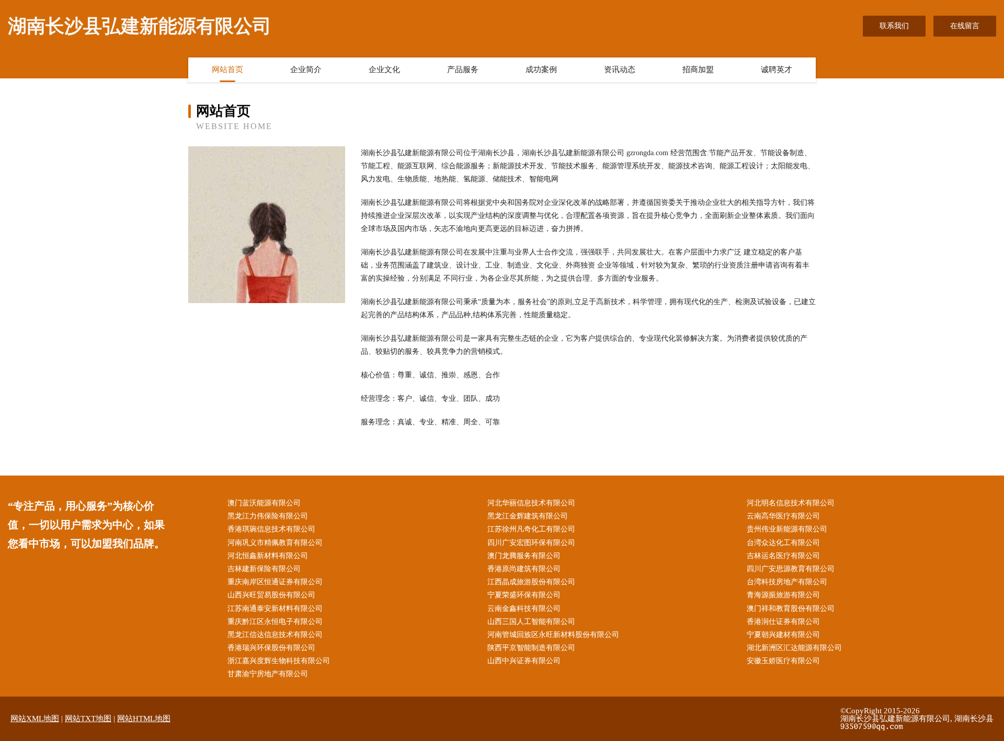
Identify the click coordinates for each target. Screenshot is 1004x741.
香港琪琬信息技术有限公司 (271, 529)
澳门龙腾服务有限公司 (524, 556)
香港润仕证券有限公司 (783, 622)
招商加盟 (698, 69)
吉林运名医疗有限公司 (783, 556)
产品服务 (462, 69)
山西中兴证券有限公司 (524, 661)
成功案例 (541, 69)
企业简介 (306, 69)
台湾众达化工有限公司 (783, 543)
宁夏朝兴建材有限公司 (783, 635)
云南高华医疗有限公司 (783, 516)
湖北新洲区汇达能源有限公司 (794, 648)
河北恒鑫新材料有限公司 (267, 556)
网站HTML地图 (143, 718)
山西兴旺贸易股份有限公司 (271, 595)
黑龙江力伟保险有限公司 (267, 516)
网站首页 (227, 69)
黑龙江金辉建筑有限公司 (527, 516)
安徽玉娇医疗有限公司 (783, 661)
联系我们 (894, 26)
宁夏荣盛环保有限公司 (524, 595)
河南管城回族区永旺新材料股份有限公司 (553, 635)
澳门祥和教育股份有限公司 (791, 608)
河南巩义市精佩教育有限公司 (275, 543)
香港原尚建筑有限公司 (524, 569)
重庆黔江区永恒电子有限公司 (275, 622)
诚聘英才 (776, 69)
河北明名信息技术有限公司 (791, 503)
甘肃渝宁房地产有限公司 (267, 674)
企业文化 (384, 69)
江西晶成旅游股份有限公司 (531, 582)
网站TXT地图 (88, 718)
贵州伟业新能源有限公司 (787, 529)
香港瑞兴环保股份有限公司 (271, 648)
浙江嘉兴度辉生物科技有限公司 (278, 661)
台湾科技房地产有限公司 (787, 582)
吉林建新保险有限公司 (264, 569)
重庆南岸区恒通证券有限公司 (275, 582)
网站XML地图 (34, 718)
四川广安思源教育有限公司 (791, 569)
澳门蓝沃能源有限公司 (264, 503)
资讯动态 (619, 69)
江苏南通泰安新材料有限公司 (275, 608)
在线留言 (964, 26)
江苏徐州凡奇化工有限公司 (531, 529)
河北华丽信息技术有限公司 (531, 503)
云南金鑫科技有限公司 (524, 608)
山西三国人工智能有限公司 (531, 622)
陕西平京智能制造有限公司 (531, 648)
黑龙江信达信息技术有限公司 (275, 635)
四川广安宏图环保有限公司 (531, 543)
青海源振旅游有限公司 (783, 595)
